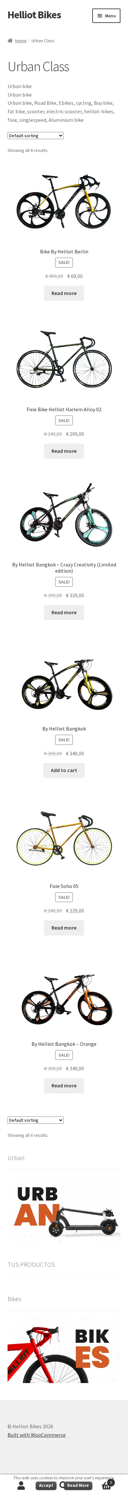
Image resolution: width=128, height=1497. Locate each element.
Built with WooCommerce (37, 1435)
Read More (78, 1485)
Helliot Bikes (34, 14)
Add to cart (64, 770)
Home (21, 41)
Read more (64, 293)
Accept (46, 1485)
